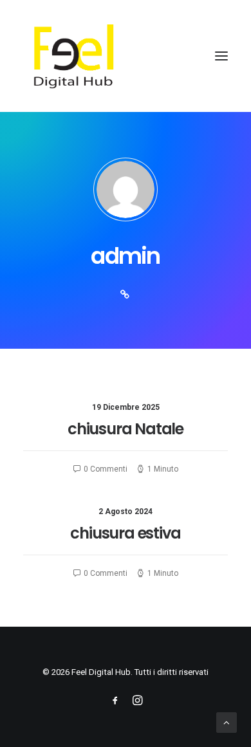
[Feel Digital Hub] (125, 56)
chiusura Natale (125, 428)
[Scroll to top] (226, 722)
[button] (221, 56)
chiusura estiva (125, 533)
